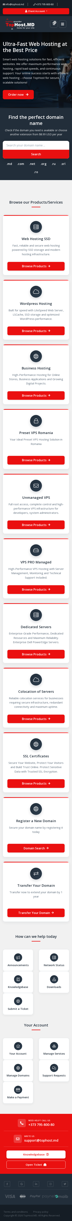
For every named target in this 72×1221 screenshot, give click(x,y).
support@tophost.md (41, 1140)
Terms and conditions (16, 1211)
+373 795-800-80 (44, 4)
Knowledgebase (34, 1154)
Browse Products (34, 266)
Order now (16, 95)
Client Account (36, 11)
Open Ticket (34, 1164)
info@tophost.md (14, 4)
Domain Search (34, 848)
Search (36, 154)
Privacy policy (40, 1211)
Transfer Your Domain (34, 913)
